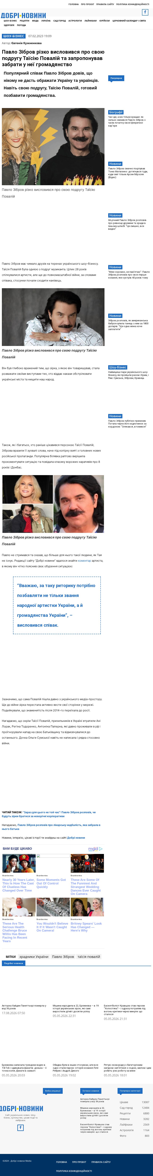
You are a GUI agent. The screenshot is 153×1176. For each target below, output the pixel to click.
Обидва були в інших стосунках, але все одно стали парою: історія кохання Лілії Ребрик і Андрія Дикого (75, 1067)
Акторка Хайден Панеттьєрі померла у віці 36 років (24, 1007)
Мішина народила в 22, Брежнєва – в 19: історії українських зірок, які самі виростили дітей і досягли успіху (76, 1008)
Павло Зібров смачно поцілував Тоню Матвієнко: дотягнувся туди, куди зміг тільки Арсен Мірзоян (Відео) (128, 173)
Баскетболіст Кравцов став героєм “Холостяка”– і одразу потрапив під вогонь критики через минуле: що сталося (124, 1010)
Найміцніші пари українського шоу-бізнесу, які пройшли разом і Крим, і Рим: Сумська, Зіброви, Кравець (128, 375)
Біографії (115, 112)
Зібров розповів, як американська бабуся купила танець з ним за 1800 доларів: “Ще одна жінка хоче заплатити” (128, 325)
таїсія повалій (89, 956)
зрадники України (33, 956)
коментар (84, 560)
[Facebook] (145, 12)
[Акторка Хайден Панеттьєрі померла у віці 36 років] (25, 985)
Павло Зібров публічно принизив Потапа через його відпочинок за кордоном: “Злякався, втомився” (127, 423)
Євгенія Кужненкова (26, 43)
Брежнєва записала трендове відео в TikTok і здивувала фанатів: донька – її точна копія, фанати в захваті (24, 1067)
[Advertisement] (53, 231)
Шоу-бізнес (13, 36)
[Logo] (20, 1108)
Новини (115, 164)
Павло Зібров (63, 956)
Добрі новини (76, 837)
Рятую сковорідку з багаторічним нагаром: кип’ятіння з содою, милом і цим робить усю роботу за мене (127, 1067)
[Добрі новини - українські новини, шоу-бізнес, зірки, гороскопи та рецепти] (23, 15)
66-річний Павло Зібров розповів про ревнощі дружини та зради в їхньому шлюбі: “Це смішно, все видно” (127, 224)
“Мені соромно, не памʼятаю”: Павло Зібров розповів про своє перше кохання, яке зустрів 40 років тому (129, 274)
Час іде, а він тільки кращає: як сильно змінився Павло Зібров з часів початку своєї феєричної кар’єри (127, 121)
